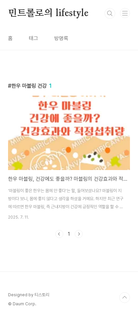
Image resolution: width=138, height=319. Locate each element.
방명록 (61, 38)
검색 (110, 13)
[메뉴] (125, 13)
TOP (124, 297)
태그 (33, 38)
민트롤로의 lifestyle (48, 13)
